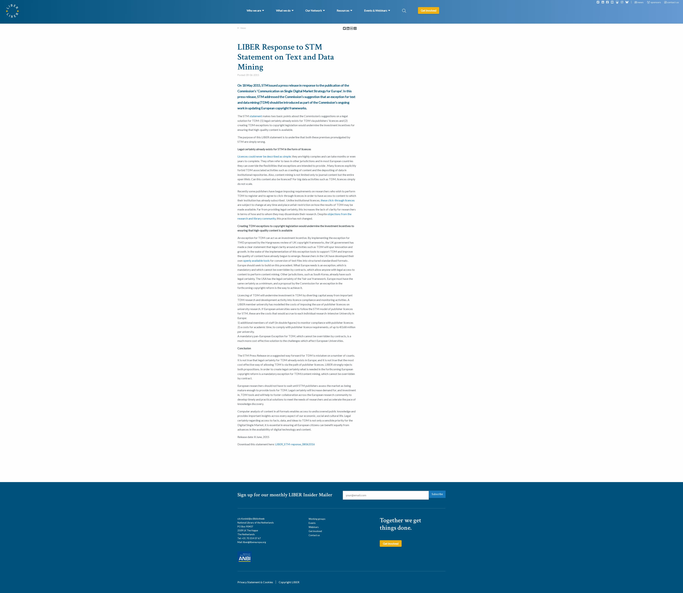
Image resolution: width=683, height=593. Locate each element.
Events (312, 523)
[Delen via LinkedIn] (348, 28)
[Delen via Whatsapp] (355, 28)
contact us (672, 2)
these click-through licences (338, 200)
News (243, 28)
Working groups (317, 518)
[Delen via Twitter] (344, 28)
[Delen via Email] (351, 28)
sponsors (655, 2)
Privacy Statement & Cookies (255, 582)
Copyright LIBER (289, 582)
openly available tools (256, 260)
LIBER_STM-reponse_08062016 (295, 444)
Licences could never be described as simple (264, 156)
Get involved (315, 531)
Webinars (314, 527)
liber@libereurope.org (254, 542)
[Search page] (404, 11)
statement (256, 116)
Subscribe (437, 494)
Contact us (314, 535)
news (640, 2)
